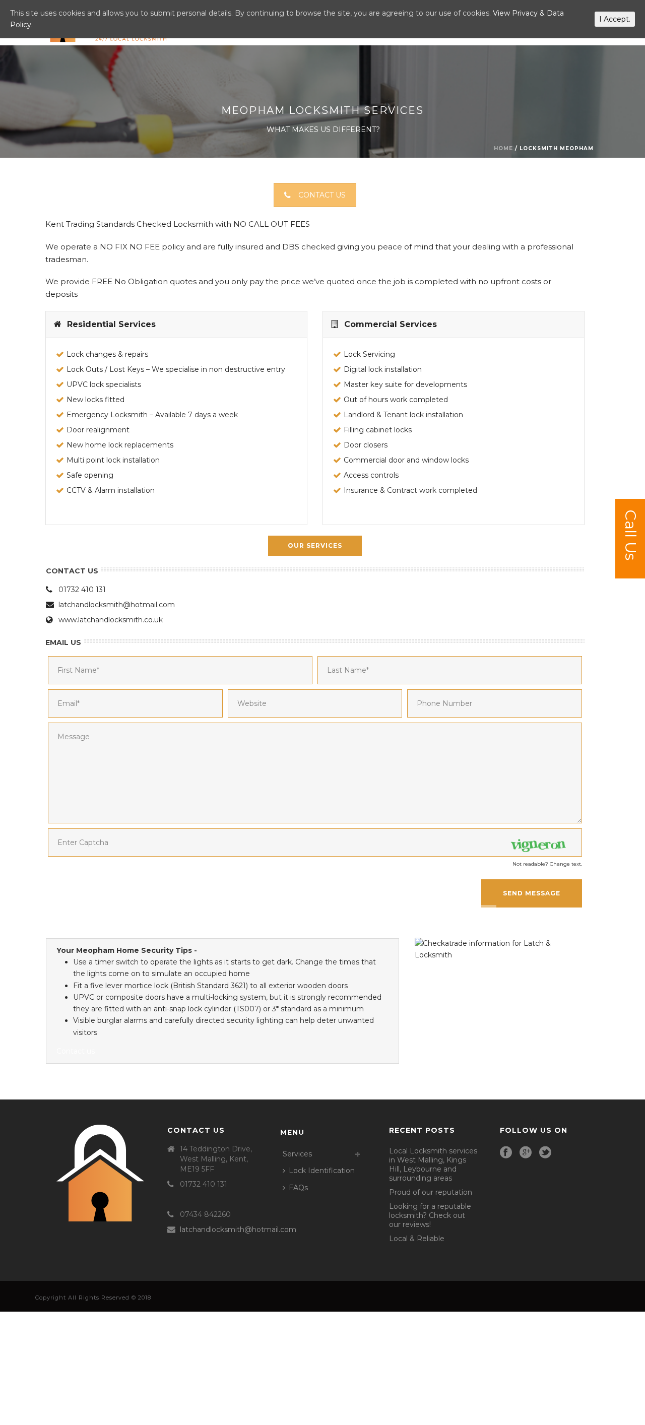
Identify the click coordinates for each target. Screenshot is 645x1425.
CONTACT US (322, 195)
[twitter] (545, 1152)
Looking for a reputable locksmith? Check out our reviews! (430, 1215)
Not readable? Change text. (547, 864)
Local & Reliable (416, 1238)
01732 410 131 (82, 589)
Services (297, 1153)
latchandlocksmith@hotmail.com (116, 604)
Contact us (75, 1051)
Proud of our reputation (430, 1192)
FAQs (298, 1187)
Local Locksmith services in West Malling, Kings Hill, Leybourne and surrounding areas (433, 1164)
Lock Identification (322, 1170)
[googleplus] (526, 1152)
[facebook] (506, 1152)
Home (503, 148)
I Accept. (614, 19)
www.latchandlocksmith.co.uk (110, 619)
